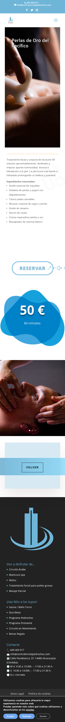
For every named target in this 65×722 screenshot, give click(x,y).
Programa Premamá (20, 623)
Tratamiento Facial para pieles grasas (31, 585)
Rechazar (27, 716)
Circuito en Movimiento (22, 628)
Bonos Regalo (17, 633)
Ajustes (43, 716)
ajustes (30, 709)
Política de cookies (39, 693)
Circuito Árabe (17, 569)
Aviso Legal (17, 693)
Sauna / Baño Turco (20, 607)
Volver (32, 467)
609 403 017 (17, 650)
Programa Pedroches (21, 617)
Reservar (33, 268)
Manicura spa (17, 574)
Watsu (12, 580)
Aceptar (10, 716)
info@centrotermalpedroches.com (30, 654)
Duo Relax (15, 612)
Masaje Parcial (17, 591)
